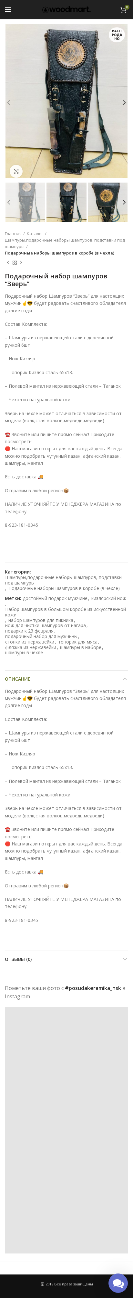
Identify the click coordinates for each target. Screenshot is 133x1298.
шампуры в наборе (80, 647)
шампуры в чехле (24, 652)
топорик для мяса (77, 642)
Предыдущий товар (8, 262)
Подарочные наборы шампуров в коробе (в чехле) (59, 253)
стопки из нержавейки (29, 642)
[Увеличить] (16, 171)
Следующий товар (21, 262)
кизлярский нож (108, 598)
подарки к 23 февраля (29, 631)
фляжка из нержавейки (30, 647)
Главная (13, 233)
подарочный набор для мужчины (41, 636)
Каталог (35, 233)
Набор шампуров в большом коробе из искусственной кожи (65, 612)
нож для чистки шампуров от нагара (45, 625)
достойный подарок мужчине (55, 598)
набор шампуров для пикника (40, 620)
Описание (17, 679)
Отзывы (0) (18, 959)
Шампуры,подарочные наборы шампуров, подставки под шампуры (65, 243)
